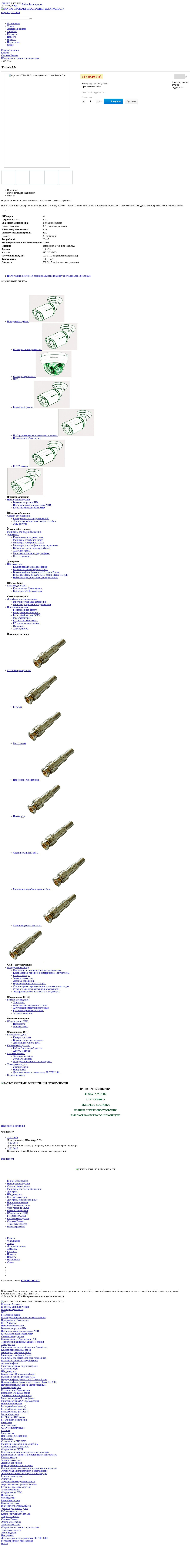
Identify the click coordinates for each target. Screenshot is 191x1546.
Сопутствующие (21, 556)
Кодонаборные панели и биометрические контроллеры (41, 973)
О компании (13, 23)
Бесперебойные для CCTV (27, 615)
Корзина (6, 3)
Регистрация (35, 4)
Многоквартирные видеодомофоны (31, 553)
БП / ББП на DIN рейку (25, 620)
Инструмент (19, 1069)
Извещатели (19, 1024)
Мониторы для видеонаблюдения (24, 532)
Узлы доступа (20, 524)
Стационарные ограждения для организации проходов (41, 986)
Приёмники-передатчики (26, 780)
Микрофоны (19, 743)
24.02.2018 (12, 1137)
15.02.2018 (12, 1143)
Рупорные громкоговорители (28, 1010)
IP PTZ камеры (21, 466)
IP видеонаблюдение (18, 321)
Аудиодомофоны (22, 550)
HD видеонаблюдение (18, 499)
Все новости (7, 1158)
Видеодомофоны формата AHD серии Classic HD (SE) (41, 575)
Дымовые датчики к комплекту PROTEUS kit (36, 1072)
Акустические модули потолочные (31, 1007)
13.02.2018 (12, 1148)
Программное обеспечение (27, 438)
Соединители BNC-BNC (26, 852)
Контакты (12, 34)
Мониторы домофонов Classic (28, 542)
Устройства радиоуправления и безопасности (36, 989)
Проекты (11, 39)
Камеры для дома (22, 1037)
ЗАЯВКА (12, 31)
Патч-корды (19, 816)
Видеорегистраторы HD (25, 502)
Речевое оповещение (18, 999)
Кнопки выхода (21, 975)
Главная (11, 1238)
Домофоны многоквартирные (22, 599)
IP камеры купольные (24, 376)
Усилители (19, 1002)
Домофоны (13, 534)
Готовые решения (16, 1075)
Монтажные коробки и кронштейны (32, 889)
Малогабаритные (22, 618)
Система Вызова (16, 1053)
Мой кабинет (26, 1540)
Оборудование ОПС (17, 1021)
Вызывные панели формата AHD (30, 569)
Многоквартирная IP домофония (30, 601)
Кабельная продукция (18, 1045)
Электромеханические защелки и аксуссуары (36, 991)
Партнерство (13, 42)
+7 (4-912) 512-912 (10, 12)
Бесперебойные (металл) (26, 610)
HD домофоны (15, 564)
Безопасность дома (17, 1034)
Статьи (10, 45)
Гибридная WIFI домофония (27, 591)
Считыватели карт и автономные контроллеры (37, 970)
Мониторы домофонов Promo (28, 540)
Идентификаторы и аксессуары (29, 983)
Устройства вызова (23, 1059)
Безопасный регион (23, 407)
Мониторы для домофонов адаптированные (35, 545)
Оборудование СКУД (18, 967)
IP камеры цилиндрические (27, 349)
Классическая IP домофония (27, 588)
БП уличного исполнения (26, 623)
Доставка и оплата (16, 28)
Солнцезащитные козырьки (27, 925)
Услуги (10, 26)
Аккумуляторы (21, 628)
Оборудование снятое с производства (32, 1061)
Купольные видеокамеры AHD (29, 507)
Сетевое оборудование (19, 515)
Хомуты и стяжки (22, 1050)
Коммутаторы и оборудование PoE (31, 518)
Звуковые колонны (23, 1013)
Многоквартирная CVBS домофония (32, 604)
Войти (25, 4)
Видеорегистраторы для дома (28, 1040)
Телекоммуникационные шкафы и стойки (34, 521)
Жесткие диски (21, 1067)
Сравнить (131, 101)
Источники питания (17, 607)
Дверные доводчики (23, 981)
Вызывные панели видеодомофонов (32, 548)
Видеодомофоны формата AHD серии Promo (36, 572)
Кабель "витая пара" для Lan (28, 1048)
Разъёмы (17, 707)
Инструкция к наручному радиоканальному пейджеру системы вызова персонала (49, 276)
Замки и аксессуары (23, 978)
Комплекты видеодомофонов (28, 537)
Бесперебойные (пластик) (26, 612)
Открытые (18, 626)
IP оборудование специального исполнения (35, 435)
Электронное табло (23, 1056)
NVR (16, 379)
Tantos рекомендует (17, 1064)
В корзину (116, 101)
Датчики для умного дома (26, 1042)
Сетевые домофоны (17, 585)
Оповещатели (20, 1026)
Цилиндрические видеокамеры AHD (32, 505)
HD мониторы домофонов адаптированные (35, 577)
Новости (11, 37)
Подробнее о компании (13, 1125)
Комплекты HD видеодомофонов (30, 567)
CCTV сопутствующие (19, 670)
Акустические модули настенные (30, 1005)
